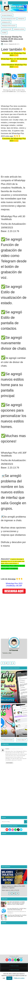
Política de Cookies (15, 965)
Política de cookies (19, 978)
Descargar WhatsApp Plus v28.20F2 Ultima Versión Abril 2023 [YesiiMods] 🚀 (16, 909)
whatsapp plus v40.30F (6, 29)
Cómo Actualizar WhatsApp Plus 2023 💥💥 (14, 66)
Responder (9, 762)
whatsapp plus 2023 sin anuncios (9, 25)
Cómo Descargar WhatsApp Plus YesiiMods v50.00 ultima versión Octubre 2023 (16, 916)
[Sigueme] (7, 656)
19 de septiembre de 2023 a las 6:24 (16, 748)
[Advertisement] (14, 160)
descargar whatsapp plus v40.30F (9, 18)
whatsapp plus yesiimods (19, 29)
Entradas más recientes (8, 739)
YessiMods (4, 32)
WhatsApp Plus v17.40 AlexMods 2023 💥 (14, 60)
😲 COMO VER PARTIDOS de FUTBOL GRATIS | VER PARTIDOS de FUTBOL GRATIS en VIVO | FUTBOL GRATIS (16, 903)
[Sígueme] (15, 656)
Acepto (9, 978)
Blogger (20, 957)
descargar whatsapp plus (7, 15)
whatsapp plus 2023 (6, 22)
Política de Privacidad (14, 969)
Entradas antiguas (21, 739)
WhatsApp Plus (21, 18)
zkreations (14, 957)
